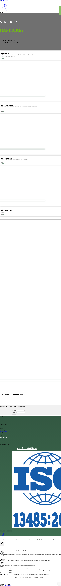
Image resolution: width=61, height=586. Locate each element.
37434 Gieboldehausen (3, 431)
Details (2, 111)
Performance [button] (2, 558)
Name (13, 410)
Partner (3, 7)
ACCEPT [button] (30, 540)
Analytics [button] (1, 561)
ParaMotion (3, 2)
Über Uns (5, 5)
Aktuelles (5, 6)
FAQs (5, 4)
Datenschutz (2, 420)
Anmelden (13, 414)
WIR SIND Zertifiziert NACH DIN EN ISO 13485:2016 (27, 448)
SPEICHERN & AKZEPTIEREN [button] (5, 584)
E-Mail (13, 412)
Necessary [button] (1, 551)
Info (2, 3)
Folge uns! (5, 400)
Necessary (2, 552)
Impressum (1, 421)
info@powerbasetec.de (3, 437)
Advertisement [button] (2, 566)
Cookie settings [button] (26, 540)
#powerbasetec (6, 401)
